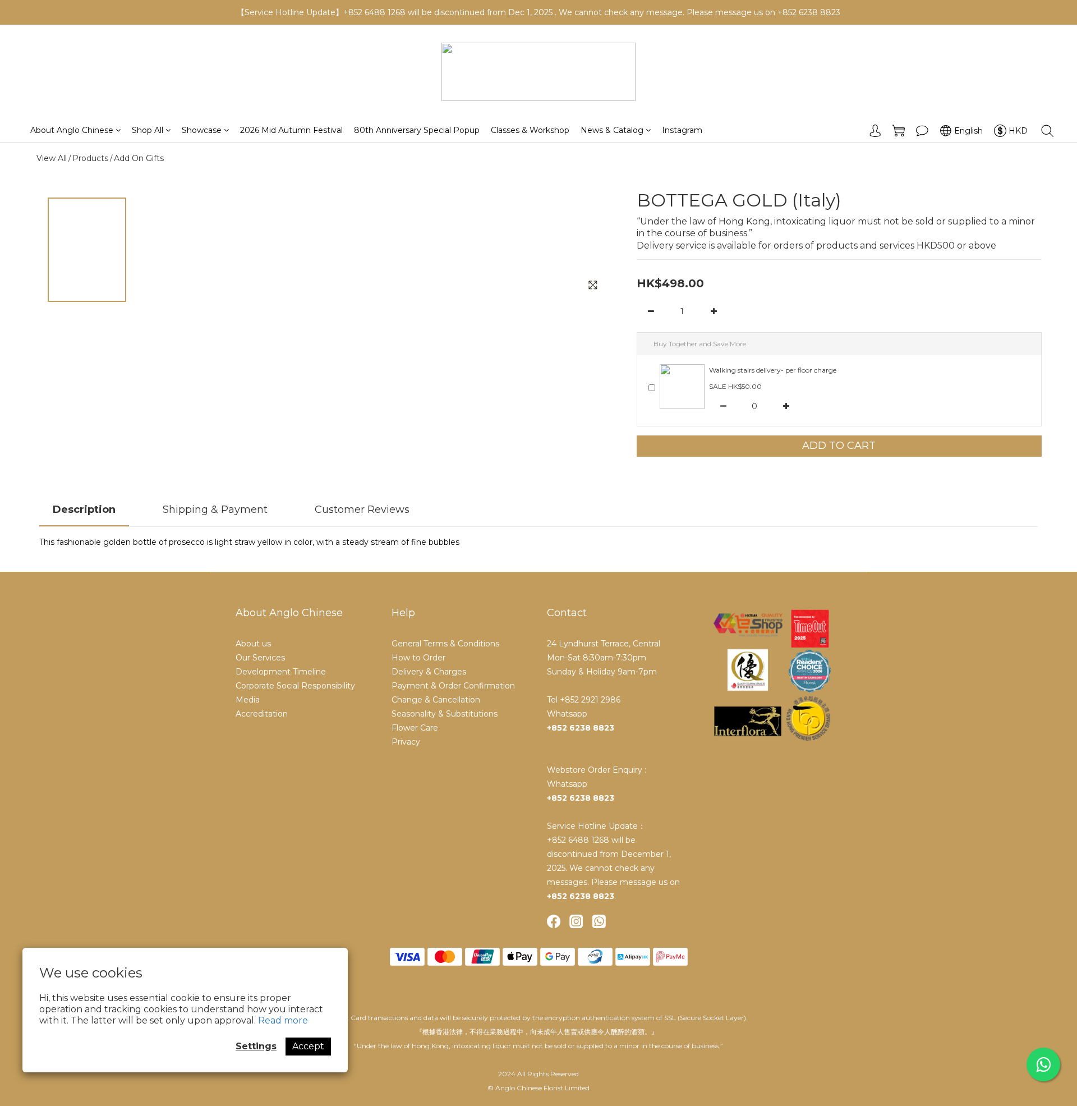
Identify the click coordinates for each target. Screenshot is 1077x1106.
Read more (283, 1020)
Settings (256, 1046)
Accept (308, 1046)
